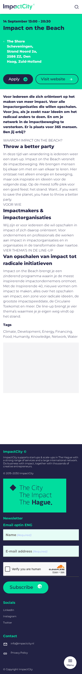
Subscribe (21, 587)
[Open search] (76, 7)
